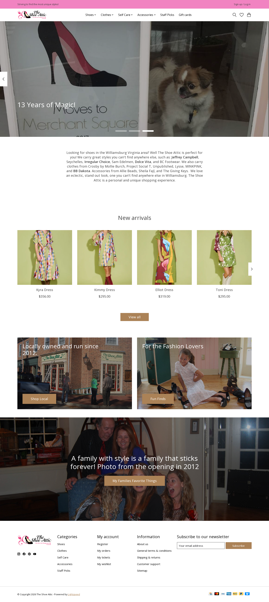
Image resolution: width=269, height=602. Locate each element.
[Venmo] (247, 594)
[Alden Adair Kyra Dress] (44, 257)
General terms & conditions (154, 550)
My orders (103, 550)
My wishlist (104, 564)
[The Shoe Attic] (32, 15)
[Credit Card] (210, 594)
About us (142, 544)
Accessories (64, 564)
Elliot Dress (164, 290)
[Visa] (223, 594)
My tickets (103, 557)
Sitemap (142, 570)
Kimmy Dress (104, 290)
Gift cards (185, 15)
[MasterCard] (216, 594)
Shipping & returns (148, 557)
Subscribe (238, 545)
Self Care (62, 557)
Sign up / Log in (242, 4)
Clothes (62, 550)
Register (102, 544)
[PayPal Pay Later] (241, 594)
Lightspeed (74, 594)
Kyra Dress (44, 290)
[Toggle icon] (234, 15)
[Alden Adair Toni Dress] (224, 257)
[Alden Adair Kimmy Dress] (104, 257)
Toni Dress (224, 290)
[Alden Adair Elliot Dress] (164, 257)
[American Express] (229, 594)
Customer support (148, 564)
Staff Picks (167, 15)
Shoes (61, 544)
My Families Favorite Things (135, 481)
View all (135, 317)
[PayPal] (235, 594)
